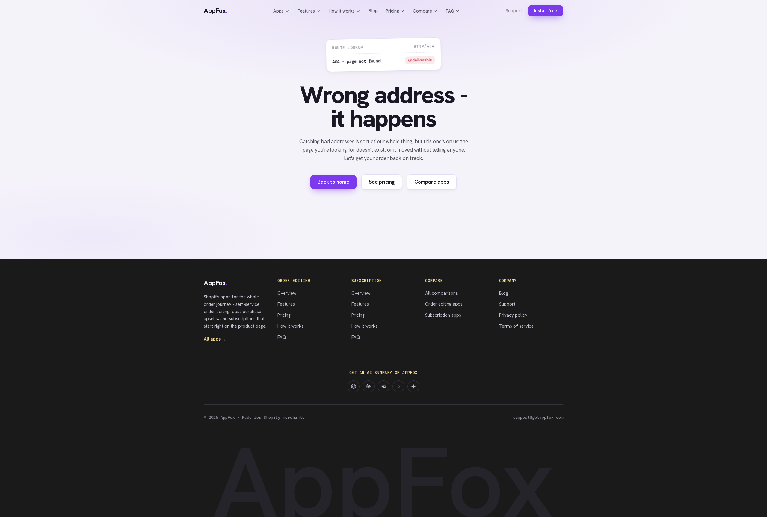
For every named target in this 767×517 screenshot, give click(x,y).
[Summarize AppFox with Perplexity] (383, 386)
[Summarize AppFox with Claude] (369, 386)
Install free (545, 11)
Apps (278, 11)
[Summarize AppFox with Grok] (398, 386)
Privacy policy (513, 315)
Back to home (333, 182)
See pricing (382, 182)
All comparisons (441, 293)
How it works (342, 11)
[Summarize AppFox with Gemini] (413, 386)
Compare (422, 11)
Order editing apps (444, 304)
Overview (286, 293)
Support (513, 11)
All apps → (215, 339)
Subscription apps (443, 315)
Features (306, 11)
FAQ (450, 11)
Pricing (392, 11)
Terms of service (516, 326)
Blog (373, 11)
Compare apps (431, 182)
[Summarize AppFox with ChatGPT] (354, 386)
